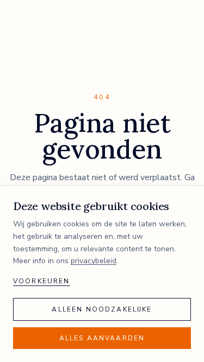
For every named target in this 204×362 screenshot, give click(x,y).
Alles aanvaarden (102, 338)
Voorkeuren (41, 281)
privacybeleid (93, 261)
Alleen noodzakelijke (102, 309)
